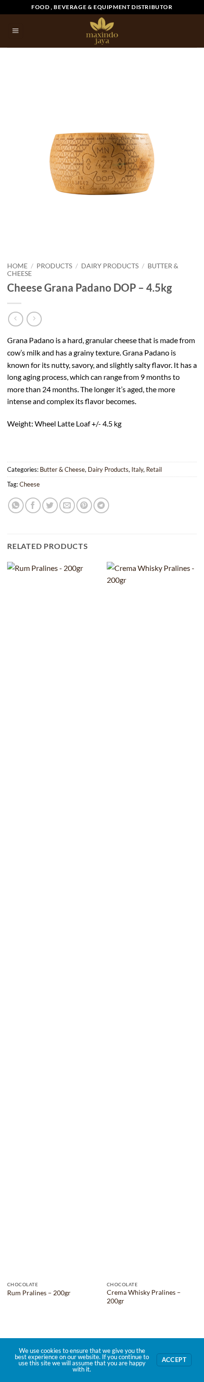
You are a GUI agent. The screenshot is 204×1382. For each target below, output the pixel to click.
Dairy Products (110, 266)
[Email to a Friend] (67, 505)
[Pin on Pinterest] (84, 505)
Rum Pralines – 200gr (39, 1293)
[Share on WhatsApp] (16, 505)
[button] (15, 31)
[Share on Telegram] (101, 505)
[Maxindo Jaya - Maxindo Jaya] (102, 31)
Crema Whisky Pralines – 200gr (144, 1297)
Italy (137, 469)
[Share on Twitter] (50, 505)
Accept (174, 1359)
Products (54, 266)
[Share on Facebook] (33, 505)
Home (17, 266)
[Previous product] (34, 319)
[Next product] (15, 319)
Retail (154, 469)
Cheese (29, 484)
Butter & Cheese (62, 469)
